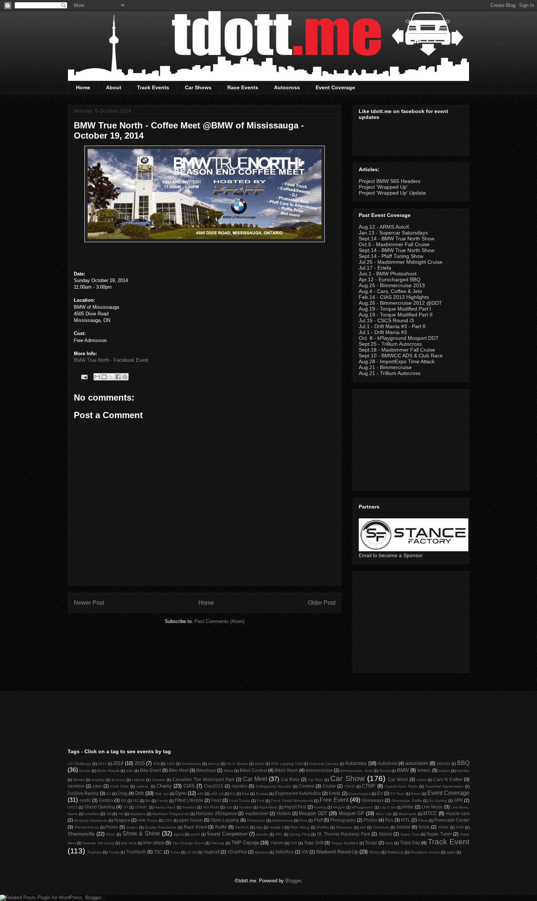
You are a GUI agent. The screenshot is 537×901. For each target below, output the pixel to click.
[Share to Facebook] (118, 376)
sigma (179, 834)
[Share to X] (111, 376)
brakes (444, 771)
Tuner (175, 852)
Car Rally (290, 779)
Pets (303, 820)
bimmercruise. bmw (356, 771)
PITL (405, 820)
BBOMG (443, 764)
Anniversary (191, 764)
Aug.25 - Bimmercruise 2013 (392, 285)
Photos (370, 820)
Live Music (432, 806)
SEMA (443, 827)
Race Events (242, 87)
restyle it (277, 827)
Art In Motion (237, 764)
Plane (423, 820)
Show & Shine (141, 833)
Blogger (293, 880)
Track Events (153, 87)
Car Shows (198, 87)
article (259, 764)
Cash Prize (119, 786)
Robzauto (344, 827)
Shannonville (81, 834)
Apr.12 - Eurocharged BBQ (389, 279)
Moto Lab (384, 814)
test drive (128, 843)
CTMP (369, 786)
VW (304, 851)
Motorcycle (407, 814)
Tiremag (217, 843)
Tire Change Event (188, 843)
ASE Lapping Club (286, 764)
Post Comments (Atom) (219, 621)
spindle (262, 834)
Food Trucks (239, 801)
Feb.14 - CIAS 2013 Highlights (394, 297)
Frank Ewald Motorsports (292, 801)
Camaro (158, 780)
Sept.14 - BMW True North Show (396, 238)
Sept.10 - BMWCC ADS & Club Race (401, 355)
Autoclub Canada (324, 764)
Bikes (228, 771)
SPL (279, 834)
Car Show (347, 778)
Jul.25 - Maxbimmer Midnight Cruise (400, 262)
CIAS (189, 786)
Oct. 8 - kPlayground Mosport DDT (399, 338)
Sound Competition (227, 834)
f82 (136, 801)
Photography (343, 820)
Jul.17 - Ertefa (375, 268)
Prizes (112, 827)
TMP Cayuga (245, 842)
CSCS (349, 786)
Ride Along (300, 827)
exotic (85, 800)
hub (229, 807)
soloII (195, 834)
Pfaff (318, 820)
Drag (122, 793)
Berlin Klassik (108, 771)
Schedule (381, 827)
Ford (260, 801)
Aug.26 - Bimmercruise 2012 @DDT (400, 303)
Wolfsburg (395, 852)
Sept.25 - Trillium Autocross (390, 344)
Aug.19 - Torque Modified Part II (396, 315)
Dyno (180, 793)
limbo (408, 806)
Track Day (410, 842)
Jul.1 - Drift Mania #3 (383, 332)
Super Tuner (439, 833)
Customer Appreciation (444, 786)
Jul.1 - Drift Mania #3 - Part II (392, 326)
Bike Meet (178, 770)
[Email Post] (84, 376)
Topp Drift (313, 842)
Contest (306, 786)
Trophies (94, 852)
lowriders (92, 814)
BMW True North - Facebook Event (111, 360)
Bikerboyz (206, 770)
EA (232, 794)
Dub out (161, 794)
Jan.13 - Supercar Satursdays (393, 233)
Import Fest (295, 806)
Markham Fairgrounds (170, 814)
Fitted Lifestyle (189, 800)
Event (416, 794)
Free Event (334, 800)
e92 (200, 794)
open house (191, 820)
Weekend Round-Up (337, 852)
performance (282, 820)
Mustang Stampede (90, 820)
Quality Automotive (160, 827)
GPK (458, 800)
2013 (102, 764)
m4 (120, 814)
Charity (164, 786)
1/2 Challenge (79, 764)
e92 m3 (217, 794)
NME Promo (148, 820)
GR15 (72, 807)
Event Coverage (335, 87)
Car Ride (315, 780)
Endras (262, 794)
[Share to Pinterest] (125, 376)
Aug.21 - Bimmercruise (385, 367)
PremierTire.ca (87, 827)
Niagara (122, 820)
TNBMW (277, 843)
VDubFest (237, 851)
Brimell (78, 780)
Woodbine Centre (425, 852)
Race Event (195, 827)
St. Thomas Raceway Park (343, 833)
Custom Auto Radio (401, 786)
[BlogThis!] (104, 376)
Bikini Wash (286, 770)
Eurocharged (359, 794)
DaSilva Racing (83, 793)
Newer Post (89, 603)
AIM (156, 764)
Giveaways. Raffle (407, 801)
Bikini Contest (253, 770)
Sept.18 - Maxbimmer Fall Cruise (397, 350)
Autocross (287, 87)
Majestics (137, 814)
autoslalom (416, 763)
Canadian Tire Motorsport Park (203, 779)
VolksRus (284, 851)
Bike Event (150, 770)
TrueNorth (136, 851)
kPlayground (362, 807)
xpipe (451, 852)
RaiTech (242, 827)
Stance (385, 833)
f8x (148, 801)
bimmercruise (319, 770)
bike (129, 771)
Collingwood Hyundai (274, 786)
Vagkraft (211, 851)
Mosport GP (351, 813)
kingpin (339, 807)
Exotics (106, 800)
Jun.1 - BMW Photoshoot (387, 274)
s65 (363, 827)
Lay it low (388, 807)
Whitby (374, 852)
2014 (118, 763)
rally (259, 827)
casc (97, 786)
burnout (118, 780)
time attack (153, 842)
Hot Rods (211, 807)
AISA (170, 764)
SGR (460, 827)
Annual (214, 764)
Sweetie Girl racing (98, 843)
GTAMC (141, 807)
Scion (424, 827)
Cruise (329, 786)
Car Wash (398, 779)
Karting (320, 807)
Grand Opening (99, 806)
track (389, 843)
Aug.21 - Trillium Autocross (389, 373)
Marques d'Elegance (216, 813)
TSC (158, 851)
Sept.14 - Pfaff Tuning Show (391, 256)
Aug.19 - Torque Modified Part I (395, 309)
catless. (142, 786)
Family (162, 801)
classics (239, 786)
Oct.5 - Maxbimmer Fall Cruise (394, 244)
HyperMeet (268, 807)
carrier (421, 780)
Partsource (256, 820)
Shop (110, 834)
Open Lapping (224, 820)
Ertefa (334, 793)
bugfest (98, 780)
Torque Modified (344, 843)
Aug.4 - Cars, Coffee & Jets (390, 291)
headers (189, 807)
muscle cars (457, 813)
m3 (108, 814)
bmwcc (424, 770)
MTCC (430, 813)
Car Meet (255, 779)
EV (380, 793)
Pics (389, 820)
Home (83, 87)
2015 (139, 763)
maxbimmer (256, 813)
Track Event (448, 841)
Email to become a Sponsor (391, 555)
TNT (293, 843)
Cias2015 (213, 786)
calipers (138, 780)
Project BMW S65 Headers (389, 181)
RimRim (323, 827)
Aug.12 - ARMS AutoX (384, 227)
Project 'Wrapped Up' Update (392, 193)
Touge (371, 842)
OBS (168, 820)
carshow (76, 786)
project (132, 827)
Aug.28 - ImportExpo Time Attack (397, 361)
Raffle (221, 827)
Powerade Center (451, 820)
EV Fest (397, 794)
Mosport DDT (313, 813)
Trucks (113, 852)
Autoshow (387, 763)
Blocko (385, 771)
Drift (139, 793)
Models (284, 813)
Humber (245, 807)
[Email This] (97, 376)
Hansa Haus (165, 807)
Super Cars (410, 834)
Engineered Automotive (298, 793)
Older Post (321, 603)
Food (216, 800)
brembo (463, 771)
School (403, 827)
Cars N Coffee (448, 779)
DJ (108, 794)
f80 (123, 801)
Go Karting (438, 801)
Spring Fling (300, 834)
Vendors (261, 852)
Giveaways (373, 800)
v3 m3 (192, 852)
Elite (245, 794)
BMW (403, 770)
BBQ (463, 763)
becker (85, 771)
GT (125, 807)
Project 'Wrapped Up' (383, 187)
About (113, 87)
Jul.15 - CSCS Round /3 (386, 320)
